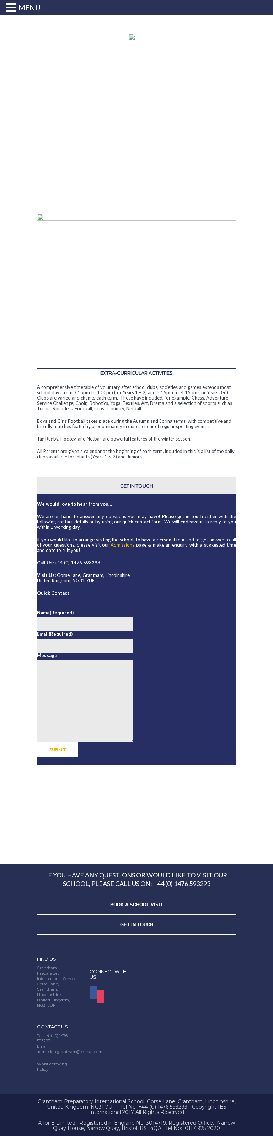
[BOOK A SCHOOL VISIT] (136, 897)
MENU (29, 7)
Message (47, 655)
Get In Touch (136, 924)
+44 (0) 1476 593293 (181, 883)
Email (55, 634)
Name (55, 612)
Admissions (122, 545)
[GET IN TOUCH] (136, 917)
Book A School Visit (136, 904)
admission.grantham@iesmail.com (69, 1051)
